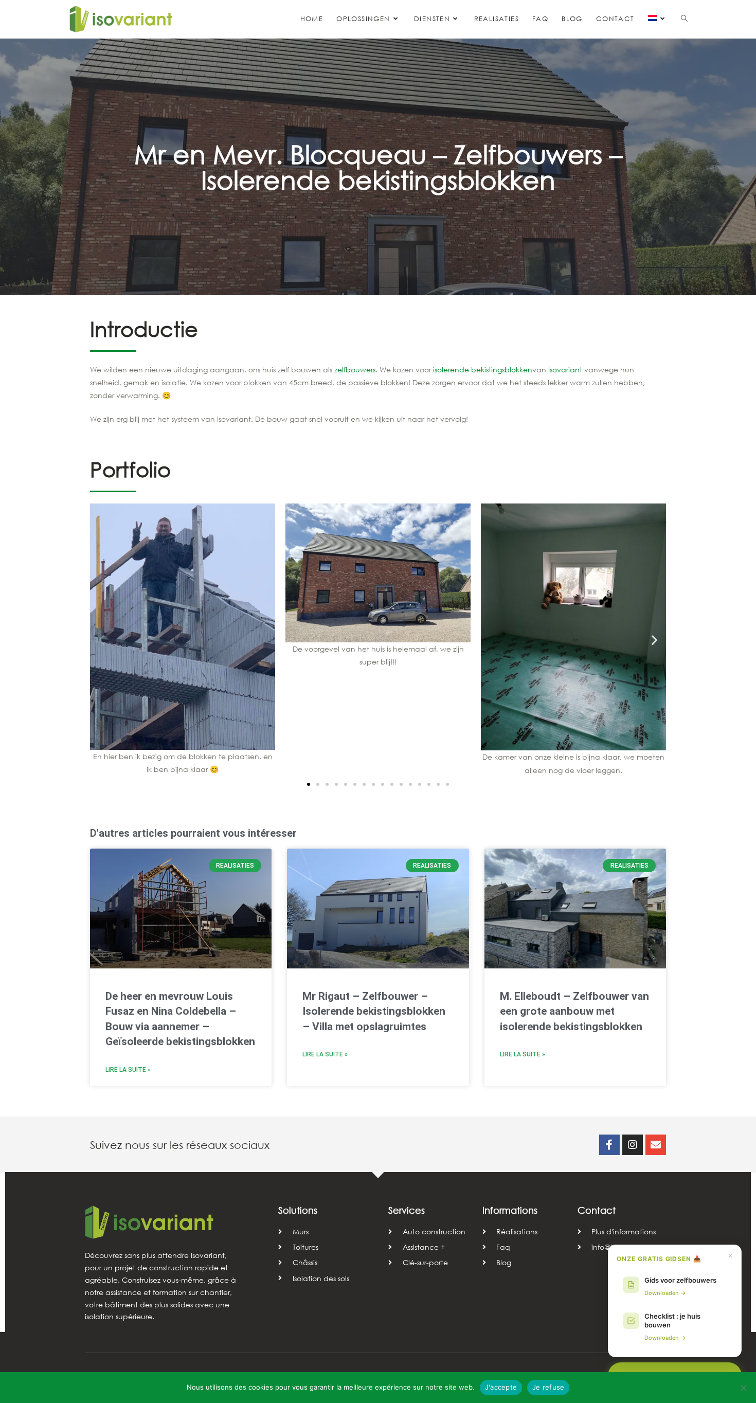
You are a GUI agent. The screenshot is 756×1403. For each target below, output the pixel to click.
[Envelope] (655, 1145)
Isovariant (565, 369)
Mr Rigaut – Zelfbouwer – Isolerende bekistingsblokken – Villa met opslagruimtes (373, 1011)
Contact (597, 1210)
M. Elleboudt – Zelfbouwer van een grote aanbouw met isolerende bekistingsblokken (574, 1011)
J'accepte (501, 1387)
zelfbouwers (354, 369)
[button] (101, 640)
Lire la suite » (128, 1069)
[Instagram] (632, 1145)
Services (406, 1210)
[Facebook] (609, 1145)
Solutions (297, 1210)
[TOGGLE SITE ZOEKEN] (684, 19)
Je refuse (548, 1387)
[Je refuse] (743, 1387)
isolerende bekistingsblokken (482, 369)
